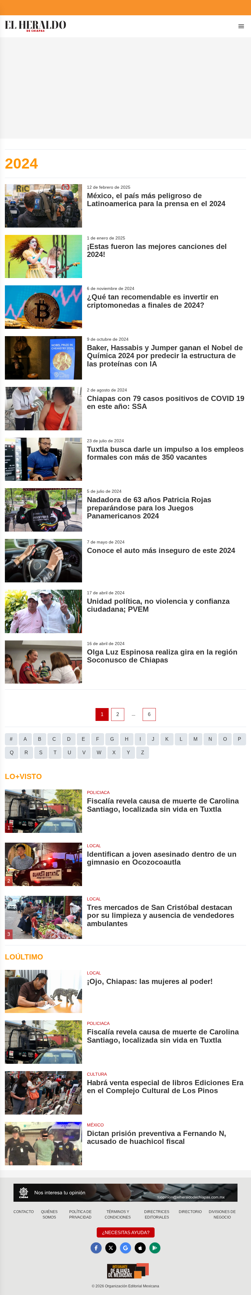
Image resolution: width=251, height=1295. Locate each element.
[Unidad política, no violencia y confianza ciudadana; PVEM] (43, 611)
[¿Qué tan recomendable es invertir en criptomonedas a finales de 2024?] (43, 307)
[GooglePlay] (154, 1247)
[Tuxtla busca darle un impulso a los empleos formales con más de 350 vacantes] (43, 459)
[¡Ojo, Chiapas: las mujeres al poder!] (43, 991)
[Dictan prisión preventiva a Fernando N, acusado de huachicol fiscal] (43, 1143)
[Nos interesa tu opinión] (125, 1193)
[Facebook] (96, 1247)
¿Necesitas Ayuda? (125, 1232)
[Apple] (140, 1247)
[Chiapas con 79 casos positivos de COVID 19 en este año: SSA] (43, 408)
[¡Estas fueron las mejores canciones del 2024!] (43, 256)
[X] (110, 1247)
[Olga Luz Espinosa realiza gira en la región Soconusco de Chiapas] (43, 662)
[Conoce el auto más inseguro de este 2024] (43, 560)
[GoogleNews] (125, 1247)
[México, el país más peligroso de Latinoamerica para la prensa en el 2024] (43, 206)
